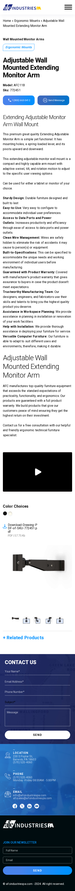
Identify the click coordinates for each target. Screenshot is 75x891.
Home (7, 21)
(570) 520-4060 (22, 762)
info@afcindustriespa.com (29, 795)
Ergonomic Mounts (27, 21)
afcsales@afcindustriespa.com (32, 798)
